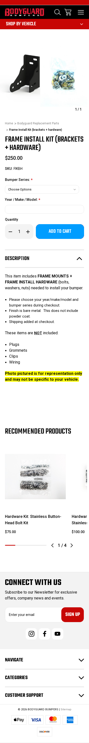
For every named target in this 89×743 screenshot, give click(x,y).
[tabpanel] (35, 492)
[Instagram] (31, 634)
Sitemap (66, 709)
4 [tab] (41, 545)
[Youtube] (57, 634)
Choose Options (35, 500)
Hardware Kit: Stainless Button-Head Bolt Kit (33, 519)
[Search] (57, 12)
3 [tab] (31, 545)
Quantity (11, 219)
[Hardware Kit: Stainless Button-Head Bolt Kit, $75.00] (35, 476)
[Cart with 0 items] (67, 12)
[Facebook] (44, 634)
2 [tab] (20, 545)
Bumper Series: (19, 180)
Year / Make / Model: (22, 200)
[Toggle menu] (81, 12)
